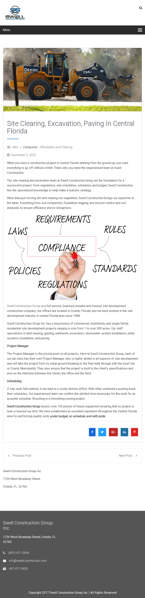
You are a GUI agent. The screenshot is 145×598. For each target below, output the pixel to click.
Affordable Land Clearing (55, 147)
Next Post (125, 455)
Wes (15, 147)
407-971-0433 (18, 568)
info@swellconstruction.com (28, 561)
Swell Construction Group (23, 306)
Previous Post (22, 455)
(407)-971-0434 (18, 553)
